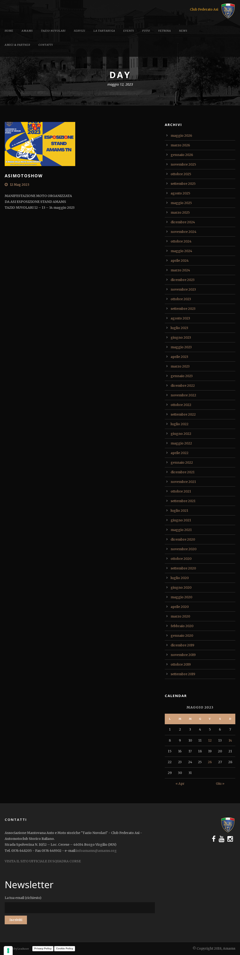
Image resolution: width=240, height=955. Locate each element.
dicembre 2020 (183, 539)
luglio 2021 (179, 510)
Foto (146, 30)
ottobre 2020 (181, 559)
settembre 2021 (183, 501)
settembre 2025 (183, 184)
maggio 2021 (181, 530)
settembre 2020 (183, 568)
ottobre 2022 (181, 405)
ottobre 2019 (181, 664)
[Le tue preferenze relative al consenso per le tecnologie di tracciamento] (8, 950)
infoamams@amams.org (96, 851)
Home (9, 30)
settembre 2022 (183, 414)
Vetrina (164, 30)
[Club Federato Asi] (228, 10)
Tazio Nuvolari (53, 30)
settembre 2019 (183, 674)
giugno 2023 (181, 337)
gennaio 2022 (182, 462)
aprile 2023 (179, 357)
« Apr (180, 783)
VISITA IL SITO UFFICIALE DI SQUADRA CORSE (43, 861)
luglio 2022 (179, 424)
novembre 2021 (183, 482)
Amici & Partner (17, 44)
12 (210, 740)
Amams (27, 30)
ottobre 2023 (181, 299)
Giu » (220, 783)
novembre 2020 (183, 549)
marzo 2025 (180, 212)
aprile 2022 (179, 453)
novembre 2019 (183, 655)
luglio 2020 (180, 578)
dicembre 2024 (183, 222)
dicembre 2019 (182, 645)
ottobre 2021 (181, 491)
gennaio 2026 (182, 155)
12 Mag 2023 (19, 185)
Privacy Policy (43, 948)
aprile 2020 (180, 607)
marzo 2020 (180, 616)
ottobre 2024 (181, 241)
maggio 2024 (181, 251)
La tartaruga (104, 30)
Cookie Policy (64, 948)
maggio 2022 (181, 443)
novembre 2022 (183, 395)
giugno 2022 (181, 434)
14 (230, 740)
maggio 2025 (181, 203)
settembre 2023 (183, 309)
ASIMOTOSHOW (24, 175)
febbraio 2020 (182, 626)
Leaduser (23, 948)
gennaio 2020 (182, 635)
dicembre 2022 (183, 385)
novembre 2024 (183, 232)
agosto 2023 (180, 318)
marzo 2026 (180, 145)
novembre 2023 (183, 289)
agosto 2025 (180, 193)
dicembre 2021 (183, 472)
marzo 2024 (180, 270)
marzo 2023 (180, 366)
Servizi (79, 30)
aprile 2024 (180, 260)
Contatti (45, 44)
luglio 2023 (179, 328)
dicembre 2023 (183, 280)
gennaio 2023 (182, 376)
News (183, 30)
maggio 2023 (181, 347)
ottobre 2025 (181, 174)
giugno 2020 (181, 587)
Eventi (128, 30)
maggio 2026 (181, 135)
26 (210, 762)
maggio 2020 (181, 597)
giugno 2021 (181, 520)
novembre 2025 (183, 164)
